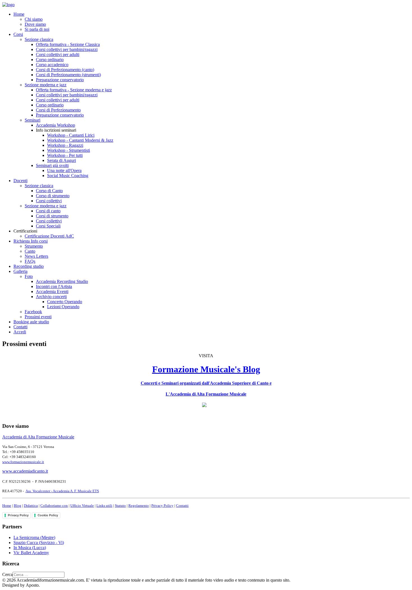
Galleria (20, 271)
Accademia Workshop (55, 125)
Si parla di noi (37, 29)
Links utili (104, 505)
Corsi (18, 34)
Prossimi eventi (38, 316)
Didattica (31, 505)
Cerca (7, 574)
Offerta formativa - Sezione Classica (68, 44)
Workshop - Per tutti (65, 155)
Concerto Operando (64, 301)
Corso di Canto (49, 190)
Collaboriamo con (54, 505)
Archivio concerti (51, 296)
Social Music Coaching (67, 175)
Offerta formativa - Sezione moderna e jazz (74, 89)
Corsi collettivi (49, 200)
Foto (29, 276)
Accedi (19, 331)
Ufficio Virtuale (82, 505)
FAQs (30, 261)
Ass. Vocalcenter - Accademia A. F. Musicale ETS (62, 491)
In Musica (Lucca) (29, 547)
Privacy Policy (162, 505)
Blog (17, 505)
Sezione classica (39, 39)
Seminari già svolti (52, 165)
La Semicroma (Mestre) (34, 537)
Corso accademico (52, 64)
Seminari (32, 120)
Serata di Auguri (61, 160)
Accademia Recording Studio (62, 281)
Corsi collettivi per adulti (57, 54)
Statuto (120, 505)
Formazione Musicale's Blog (206, 369)
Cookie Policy (48, 515)
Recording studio (28, 266)
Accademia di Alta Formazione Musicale (38, 437)
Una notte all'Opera (64, 170)
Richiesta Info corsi (30, 241)
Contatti (20, 326)
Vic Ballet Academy (31, 552)
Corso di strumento (53, 195)
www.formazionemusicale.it (23, 462)
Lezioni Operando (63, 306)
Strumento (34, 246)
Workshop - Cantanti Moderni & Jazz (80, 140)
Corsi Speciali (48, 226)
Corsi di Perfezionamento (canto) (65, 69)
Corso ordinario (50, 59)
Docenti (20, 180)
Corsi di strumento (52, 215)
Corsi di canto (48, 210)
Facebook (33, 311)
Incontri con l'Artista (54, 286)
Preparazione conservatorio (60, 79)
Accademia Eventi (52, 291)
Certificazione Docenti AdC (49, 236)
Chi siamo (34, 19)
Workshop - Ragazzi (65, 145)
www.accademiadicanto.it (25, 471)
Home (18, 14)
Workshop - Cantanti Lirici (70, 135)
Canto (30, 251)
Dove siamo (35, 24)
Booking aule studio (31, 321)
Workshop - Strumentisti (68, 150)
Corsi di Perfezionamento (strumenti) (68, 74)
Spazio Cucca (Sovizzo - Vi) (38, 542)
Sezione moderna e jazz (45, 84)
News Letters (36, 256)
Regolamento (138, 505)
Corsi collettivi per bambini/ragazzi (67, 49)
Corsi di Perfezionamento (58, 110)
